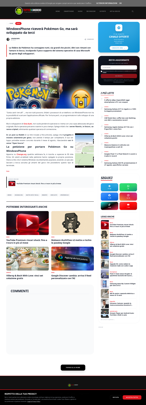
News (58, 11)
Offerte (103, 11)
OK (120, 3)
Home (10, 23)
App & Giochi (115, 11)
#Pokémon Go (64, 195)
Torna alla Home (73, 367)
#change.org (19, 195)
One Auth (28, 124)
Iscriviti (119, 76)
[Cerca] (133, 11)
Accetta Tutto (132, 397)
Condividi (90, 39)
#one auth (54, 195)
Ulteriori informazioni (106, 3)
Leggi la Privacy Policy (33, 401)
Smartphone (69, 11)
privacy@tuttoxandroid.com (118, 82)
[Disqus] (50, 323)
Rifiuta (116, 397)
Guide (80, 11)
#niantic (44, 195)
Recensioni (91, 11)
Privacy (104, 72)
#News (9, 195)
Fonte (7, 171)
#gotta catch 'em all (32, 195)
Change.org (22, 154)
